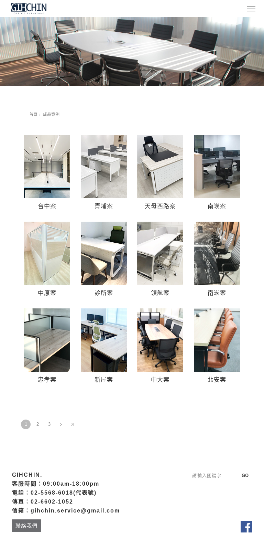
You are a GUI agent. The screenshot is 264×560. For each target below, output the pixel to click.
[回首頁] (28, 8)
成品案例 (51, 114)
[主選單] (251, 9)
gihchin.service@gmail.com (75, 511)
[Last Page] (72, 424)
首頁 (33, 114)
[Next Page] (61, 424)
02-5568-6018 (52, 493)
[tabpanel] (132, 51)
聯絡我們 (26, 526)
